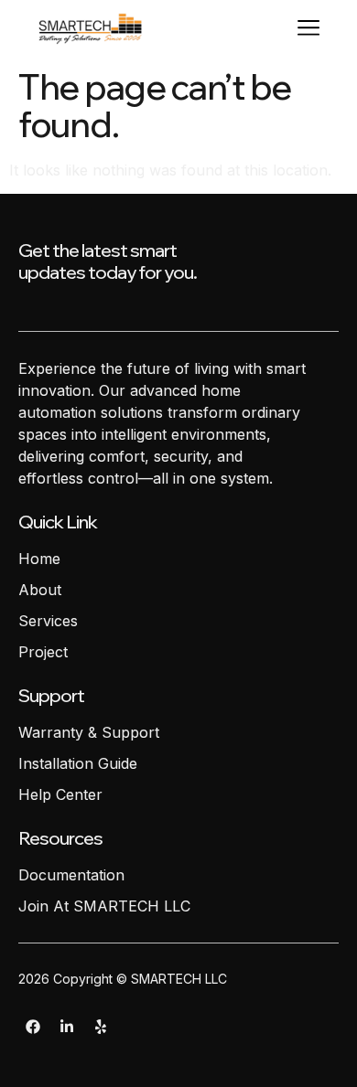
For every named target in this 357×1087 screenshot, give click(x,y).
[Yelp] (100, 1026)
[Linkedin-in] (66, 1026)
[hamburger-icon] (308, 30)
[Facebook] (33, 1026)
